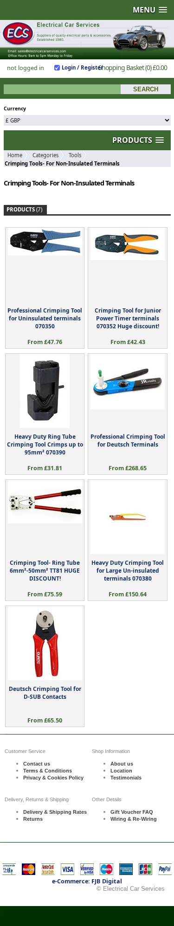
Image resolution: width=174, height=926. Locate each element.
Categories (45, 155)
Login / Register (82, 67)
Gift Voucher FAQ (131, 812)
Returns (33, 819)
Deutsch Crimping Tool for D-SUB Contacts (45, 693)
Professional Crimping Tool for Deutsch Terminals (127, 440)
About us (121, 763)
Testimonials (126, 777)
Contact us (36, 763)
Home (14, 155)
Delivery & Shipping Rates (55, 812)
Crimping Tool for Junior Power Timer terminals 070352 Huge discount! (128, 318)
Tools (75, 155)
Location (121, 770)
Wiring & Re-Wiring (133, 819)
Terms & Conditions (47, 770)
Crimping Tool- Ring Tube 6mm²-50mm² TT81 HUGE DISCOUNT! (45, 570)
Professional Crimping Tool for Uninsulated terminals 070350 (44, 318)
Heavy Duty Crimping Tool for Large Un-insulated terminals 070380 (127, 570)
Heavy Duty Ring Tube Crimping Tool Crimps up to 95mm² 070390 (45, 444)
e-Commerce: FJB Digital (87, 881)
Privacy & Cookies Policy (53, 777)
